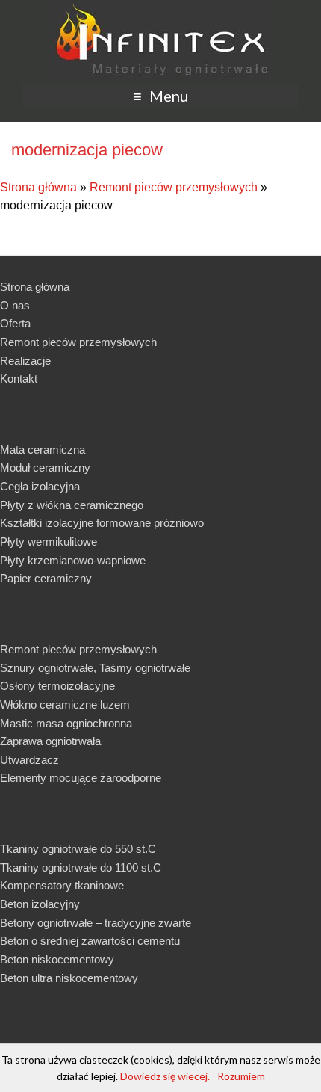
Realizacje (25, 360)
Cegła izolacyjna (40, 486)
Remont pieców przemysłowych (174, 187)
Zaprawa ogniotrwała (50, 741)
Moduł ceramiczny (45, 467)
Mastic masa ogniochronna (66, 723)
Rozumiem (241, 1076)
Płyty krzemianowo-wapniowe (73, 560)
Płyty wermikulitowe (48, 541)
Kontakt (18, 378)
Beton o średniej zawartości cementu (90, 940)
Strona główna (38, 187)
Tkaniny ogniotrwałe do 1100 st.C (80, 867)
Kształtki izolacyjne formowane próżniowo (102, 522)
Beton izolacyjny (40, 904)
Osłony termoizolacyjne (57, 685)
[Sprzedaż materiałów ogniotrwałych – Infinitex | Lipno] (160, 7)
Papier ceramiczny (46, 578)
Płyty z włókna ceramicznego (71, 505)
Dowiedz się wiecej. (165, 1076)
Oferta (15, 323)
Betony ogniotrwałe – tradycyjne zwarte (95, 922)
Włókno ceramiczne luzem (65, 704)
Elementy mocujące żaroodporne (80, 777)
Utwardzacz (29, 759)
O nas (15, 305)
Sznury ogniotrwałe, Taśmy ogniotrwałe (95, 667)
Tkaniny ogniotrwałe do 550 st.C (78, 848)
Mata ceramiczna (42, 449)
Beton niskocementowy (57, 959)
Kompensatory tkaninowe (62, 885)
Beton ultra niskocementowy (69, 978)
